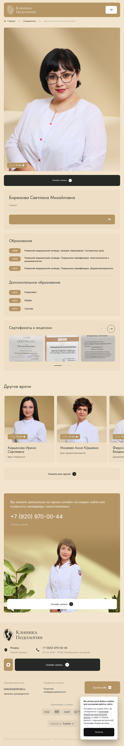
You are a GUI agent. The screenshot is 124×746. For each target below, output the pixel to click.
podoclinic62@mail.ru (14, 688)
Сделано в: (60, 723)
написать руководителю (16, 693)
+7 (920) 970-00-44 (36, 516)
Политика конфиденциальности (55, 690)
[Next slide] (111, 329)
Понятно (99, 732)
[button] (58, 365)
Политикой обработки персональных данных (96, 715)
